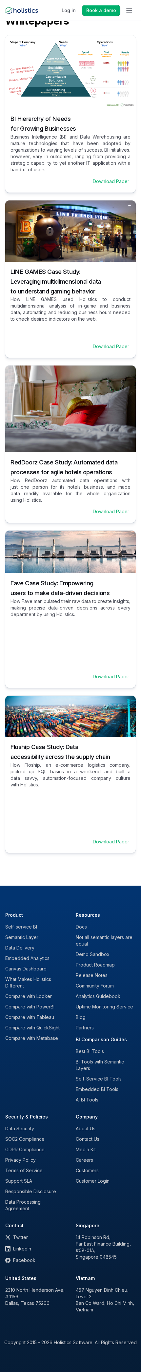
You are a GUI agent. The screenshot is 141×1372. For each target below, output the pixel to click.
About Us (85, 1128)
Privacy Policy (20, 1160)
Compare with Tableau (29, 1017)
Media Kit (86, 1149)
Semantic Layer (21, 937)
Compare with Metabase (31, 1038)
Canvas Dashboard (26, 968)
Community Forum (95, 985)
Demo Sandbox (93, 954)
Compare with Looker (28, 996)
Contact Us (87, 1139)
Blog (81, 1017)
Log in (69, 10)
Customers (87, 1170)
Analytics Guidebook (98, 996)
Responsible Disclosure (30, 1191)
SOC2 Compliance (25, 1139)
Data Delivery (19, 947)
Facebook (24, 1260)
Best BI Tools (90, 1051)
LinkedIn (22, 1248)
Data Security (19, 1128)
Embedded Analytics (27, 958)
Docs (81, 927)
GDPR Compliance (25, 1149)
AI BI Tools (87, 1099)
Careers (84, 1160)
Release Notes (92, 975)
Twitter (20, 1237)
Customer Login (93, 1181)
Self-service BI (21, 927)
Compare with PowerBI (29, 1006)
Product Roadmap (95, 965)
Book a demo (101, 10)
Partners (85, 1027)
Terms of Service (24, 1170)
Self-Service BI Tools (99, 1078)
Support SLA (18, 1181)
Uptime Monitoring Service (104, 1006)
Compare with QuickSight (32, 1027)
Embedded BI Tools (97, 1089)
